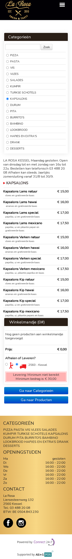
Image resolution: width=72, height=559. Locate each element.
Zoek (46, 47)
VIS (12, 68)
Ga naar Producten (36, 399)
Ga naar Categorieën (36, 390)
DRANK (15, 142)
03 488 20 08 (20, 507)
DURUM (15, 105)
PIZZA (14, 55)
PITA (13, 111)
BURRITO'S (17, 117)
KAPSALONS (18, 99)
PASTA (15, 61)
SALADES (16, 80)
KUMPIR (15, 86)
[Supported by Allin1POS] (36, 554)
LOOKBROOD (19, 130)
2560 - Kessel (37, 365)
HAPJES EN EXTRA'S (23, 136)
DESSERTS (17, 148)
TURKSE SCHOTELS (23, 92)
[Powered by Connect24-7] (36, 542)
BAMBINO (17, 124)
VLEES (14, 74)
